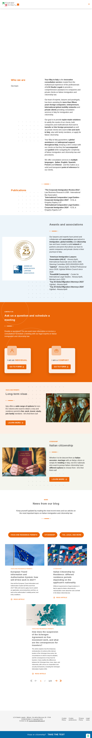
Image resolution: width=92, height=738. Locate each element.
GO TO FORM (16, 367)
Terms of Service (31, 704)
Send (53, 703)
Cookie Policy (64, 719)
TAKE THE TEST (56, 734)
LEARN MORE (14, 423)
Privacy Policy (58, 697)
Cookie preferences (73, 719)
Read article (19, 599)
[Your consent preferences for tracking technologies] (88, 736)
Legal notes (88, 719)
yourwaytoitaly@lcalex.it (37, 721)
